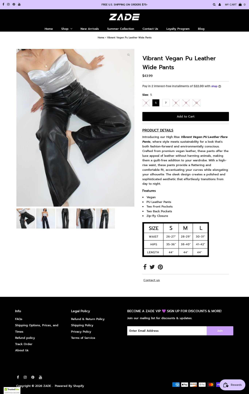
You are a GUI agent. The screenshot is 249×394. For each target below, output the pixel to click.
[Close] (172, 162)
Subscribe (150, 220)
